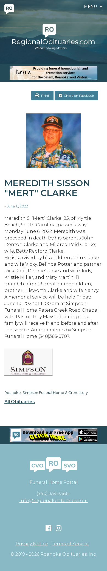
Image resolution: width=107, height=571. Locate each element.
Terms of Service (70, 543)
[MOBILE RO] (53, 73)
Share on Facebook (78, 95)
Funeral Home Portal (54, 482)
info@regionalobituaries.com (53, 500)
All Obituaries (19, 401)
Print (44, 95)
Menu (93, 6)
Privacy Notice (32, 543)
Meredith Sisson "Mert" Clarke (47, 188)
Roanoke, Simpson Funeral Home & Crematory (46, 392)
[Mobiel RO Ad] (53, 435)
